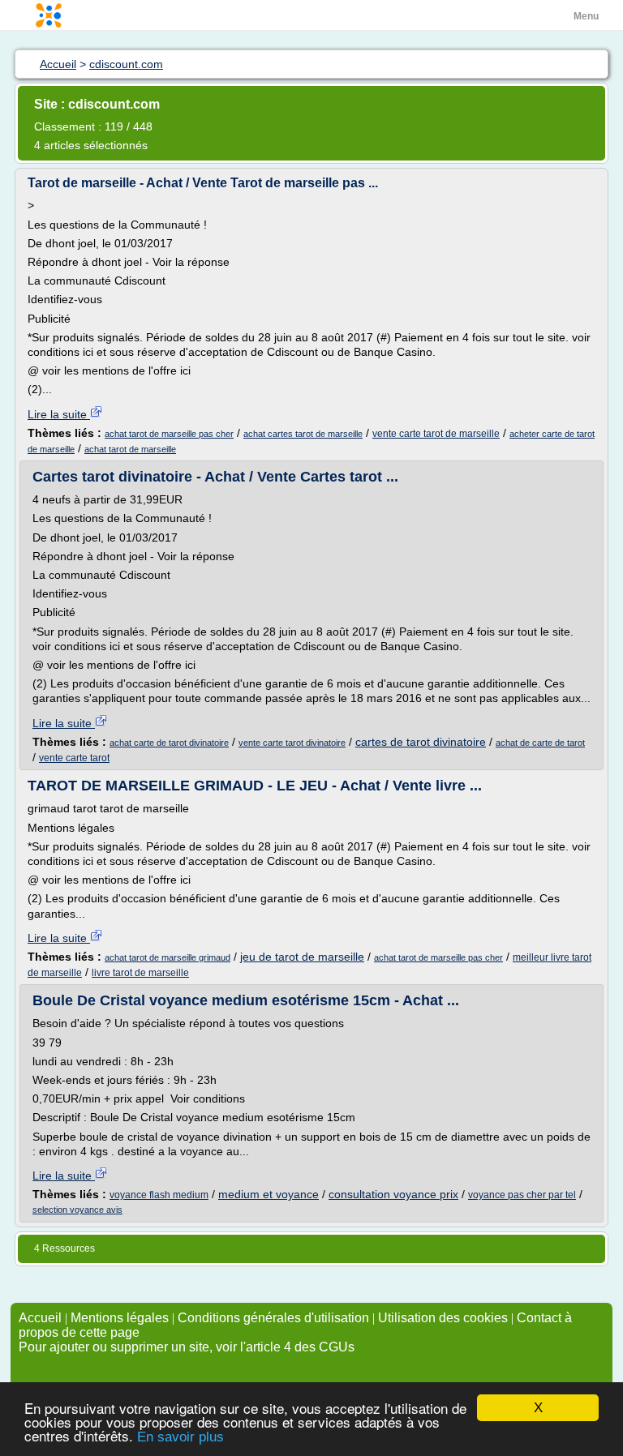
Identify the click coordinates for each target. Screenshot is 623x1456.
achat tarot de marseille (130, 449)
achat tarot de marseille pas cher (169, 434)
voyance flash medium (159, 1195)
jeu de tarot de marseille (302, 956)
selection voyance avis (77, 1209)
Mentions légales (120, 1318)
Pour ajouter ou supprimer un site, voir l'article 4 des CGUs (186, 1347)
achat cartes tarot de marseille (303, 434)
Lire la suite (59, 414)
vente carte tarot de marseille (436, 433)
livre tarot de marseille (140, 973)
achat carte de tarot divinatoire (169, 742)
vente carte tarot (74, 758)
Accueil (40, 1318)
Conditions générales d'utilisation (273, 1318)
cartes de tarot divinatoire (420, 741)
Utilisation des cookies (443, 1318)
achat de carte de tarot (540, 742)
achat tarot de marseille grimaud (167, 957)
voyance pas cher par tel (522, 1195)
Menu (586, 16)
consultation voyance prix (393, 1194)
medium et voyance (268, 1194)
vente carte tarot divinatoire (292, 742)
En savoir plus (180, 1437)
